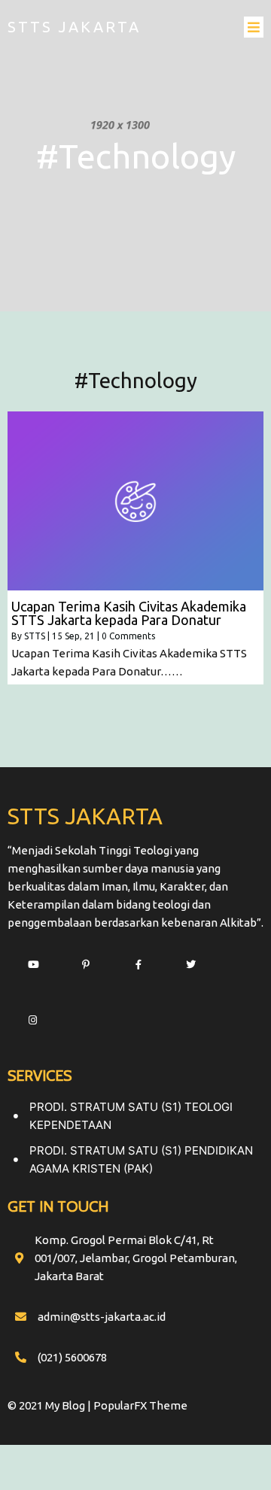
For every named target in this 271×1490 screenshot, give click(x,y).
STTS (34, 636)
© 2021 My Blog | (50, 1405)
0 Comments (128, 636)
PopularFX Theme (140, 1405)
